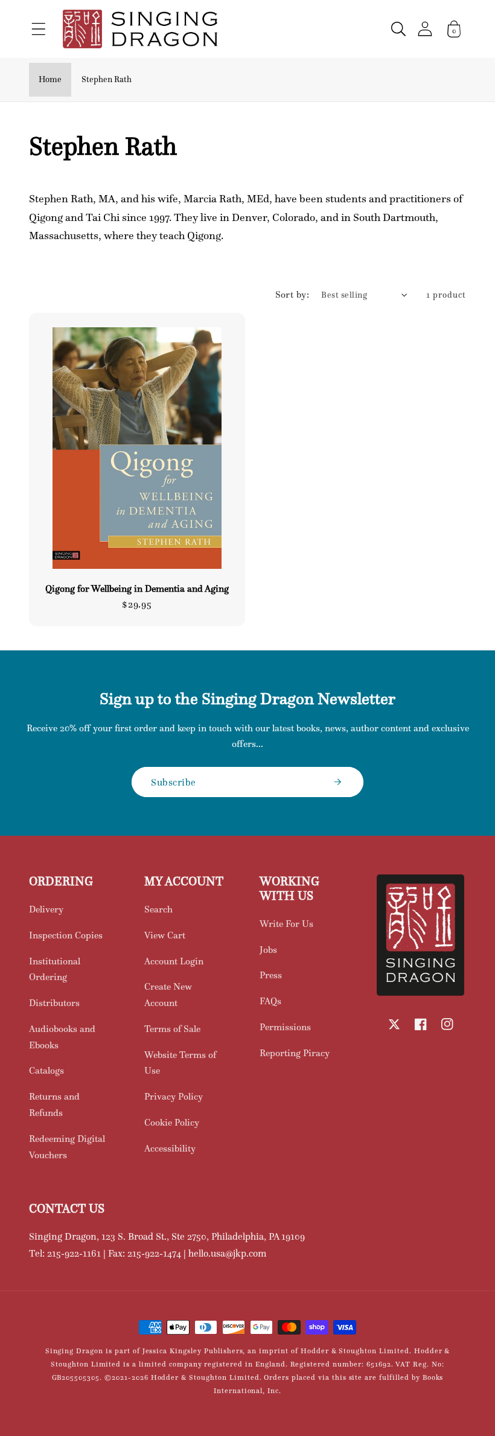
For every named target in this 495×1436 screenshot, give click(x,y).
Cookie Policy (171, 1122)
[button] (38, 29)
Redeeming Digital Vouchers (67, 1147)
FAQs (270, 1001)
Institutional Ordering (54, 969)
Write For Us (286, 923)
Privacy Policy (173, 1096)
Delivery (46, 909)
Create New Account (168, 994)
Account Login (173, 961)
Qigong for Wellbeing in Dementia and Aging (137, 588)
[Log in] (425, 28)
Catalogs (46, 1070)
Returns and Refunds (54, 1104)
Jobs (268, 949)
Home (50, 79)
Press (271, 975)
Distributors (54, 1002)
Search (158, 909)
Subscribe (173, 782)
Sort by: (292, 294)
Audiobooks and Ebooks (62, 1037)
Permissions (285, 1027)
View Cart (164, 935)
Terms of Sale (172, 1028)
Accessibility (170, 1148)
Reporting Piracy (295, 1053)
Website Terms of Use (180, 1063)
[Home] (140, 29)
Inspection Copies (66, 935)
